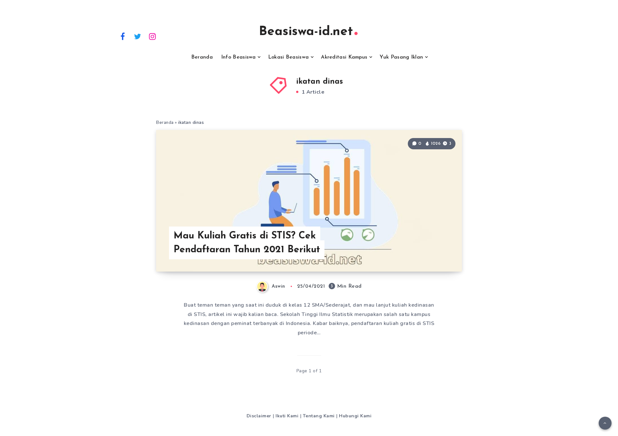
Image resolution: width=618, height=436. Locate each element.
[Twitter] (138, 36)
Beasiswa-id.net (306, 31)
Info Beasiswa (238, 57)
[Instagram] (152, 36)
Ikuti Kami (287, 416)
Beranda (202, 57)
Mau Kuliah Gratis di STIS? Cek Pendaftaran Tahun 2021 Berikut (246, 243)
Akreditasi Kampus (344, 57)
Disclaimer (259, 416)
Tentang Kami (319, 416)
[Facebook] (123, 36)
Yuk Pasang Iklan (401, 57)
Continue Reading (431, 252)
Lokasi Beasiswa (288, 57)
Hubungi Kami (355, 416)
